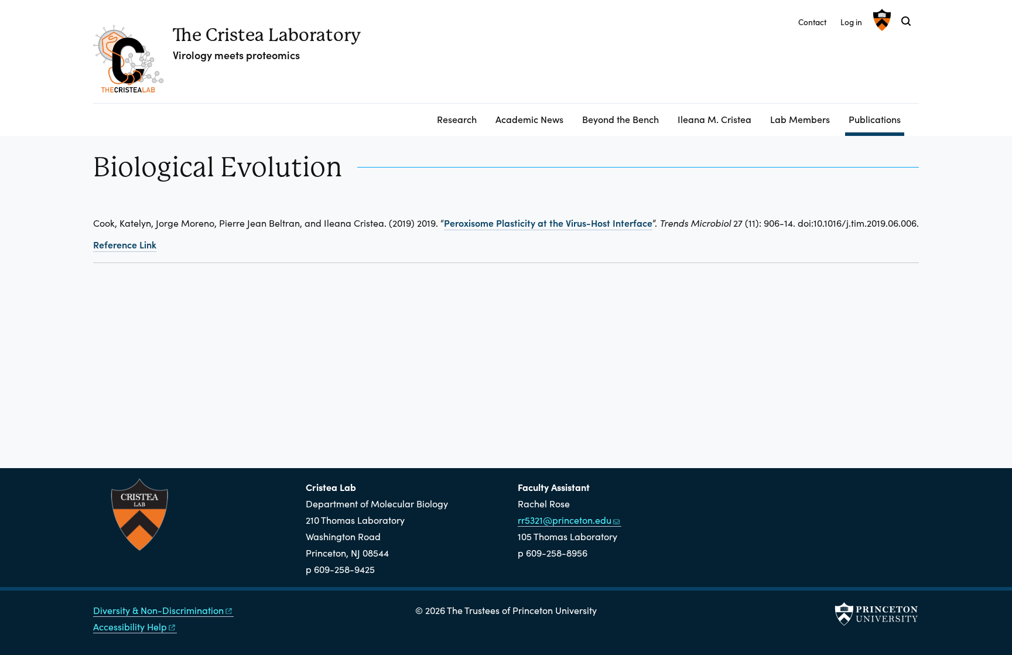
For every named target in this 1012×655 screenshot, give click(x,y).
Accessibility (130, 626)
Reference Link (124, 244)
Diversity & (158, 610)
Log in (851, 22)
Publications (876, 118)
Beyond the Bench (620, 118)
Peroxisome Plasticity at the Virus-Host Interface (548, 222)
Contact (812, 22)
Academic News (529, 118)
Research (457, 118)
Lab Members (800, 118)
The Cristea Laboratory (267, 35)
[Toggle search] (906, 21)
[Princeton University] (880, 20)
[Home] (133, 63)
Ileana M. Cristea (714, 118)
